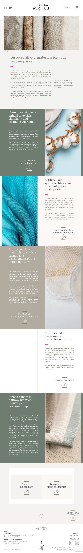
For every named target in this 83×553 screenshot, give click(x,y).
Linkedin (77, 543)
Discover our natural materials (29, 161)
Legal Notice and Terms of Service (65, 547)
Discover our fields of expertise (56, 485)
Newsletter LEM (74, 535)
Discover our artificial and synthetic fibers (63, 231)
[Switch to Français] (5, 8)
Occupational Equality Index (68, 550)
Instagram (71, 543)
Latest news (73, 512)
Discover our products (26, 485)
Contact (66, 7)
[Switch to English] (10, 8)
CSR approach (33, 297)
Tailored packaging (64, 380)
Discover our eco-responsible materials (24, 315)
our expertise (24, 415)
